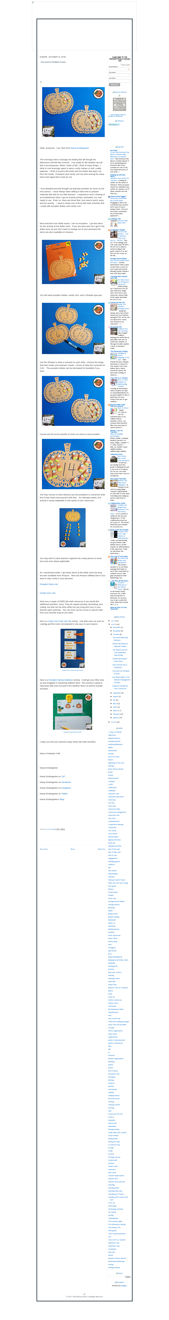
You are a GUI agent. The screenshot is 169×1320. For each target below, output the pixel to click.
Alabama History (114, 738)
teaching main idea (115, 1191)
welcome (111, 1252)
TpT (63, 776)
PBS (109, 1049)
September (117, 693)
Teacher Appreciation (116, 1176)
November (117, 631)
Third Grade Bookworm (117, 1234)
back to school (113, 757)
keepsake (111, 963)
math (110, 994)
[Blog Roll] (120, 147)
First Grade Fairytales (118, 479)
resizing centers (114, 1105)
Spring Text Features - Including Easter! (123, 306)
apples (110, 747)
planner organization (115, 1059)
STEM (110, 1151)
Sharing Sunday (114, 1129)
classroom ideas (114, 809)
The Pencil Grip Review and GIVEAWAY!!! (123, 560)
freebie (110, 895)
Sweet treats (113, 1166)
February (116, 714)
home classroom (114, 935)
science (111, 1117)
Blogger (124, 1286)
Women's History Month (117, 1258)
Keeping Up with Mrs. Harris (118, 175)
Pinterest (111, 1055)
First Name (112, 72)
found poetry (113, 892)
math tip (111, 997)
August (116, 696)
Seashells (111, 1120)
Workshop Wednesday (116, 1261)
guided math (113, 914)
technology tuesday (115, 1209)
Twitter (64, 793)
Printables (111, 1077)
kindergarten (113, 966)
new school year (114, 1018)
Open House (112, 1034)
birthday (111, 766)
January (116, 718)
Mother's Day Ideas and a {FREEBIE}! (122, 483)
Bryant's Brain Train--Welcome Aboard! (118, 405)
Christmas (112, 800)
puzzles (111, 1086)
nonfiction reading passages (118, 1022)
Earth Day (111, 843)
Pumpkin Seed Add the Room (72, 732)
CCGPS (110, 784)
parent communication (116, 1040)
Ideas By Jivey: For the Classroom (118, 608)
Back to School (123, 408)
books (110, 772)
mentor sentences (115, 1000)
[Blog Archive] (119, 617)
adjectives (112, 735)
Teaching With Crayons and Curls (118, 277)
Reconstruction (114, 1099)
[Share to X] (60, 829)
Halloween (112, 920)
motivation (112, 1006)
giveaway (111, 908)
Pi (108, 1052)
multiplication (113, 1012)
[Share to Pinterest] (64, 829)
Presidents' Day (113, 1074)
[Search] (119, 1273)
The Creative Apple (115, 1221)
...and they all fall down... (119, 581)
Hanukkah (111, 926)
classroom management (117, 812)
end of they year (114, 852)
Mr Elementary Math (115, 1009)
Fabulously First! (116, 454)
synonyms (112, 1169)
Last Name (112, 78)
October (116, 634)
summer (111, 1163)
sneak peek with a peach (117, 1132)
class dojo (112, 806)
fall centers (112, 871)
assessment (112, 751)
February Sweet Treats (116, 880)
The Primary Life (114, 1227)
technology (112, 1206)
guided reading (113, 917)
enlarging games (114, 861)
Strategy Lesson (114, 1157)
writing (110, 1264)
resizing (111, 1102)
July (114, 700)
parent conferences (115, 1043)
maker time (112, 985)
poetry (110, 1068)
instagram (112, 948)
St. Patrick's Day (114, 1145)
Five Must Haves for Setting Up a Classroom (123, 282)
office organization (115, 1031)
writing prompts (114, 1267)
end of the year (114, 849)
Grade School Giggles (118, 196)
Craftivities (112, 827)
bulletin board (113, 778)
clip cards (111, 818)
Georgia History (114, 905)
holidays (111, 932)
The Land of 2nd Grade (119, 556)
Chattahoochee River (116, 797)
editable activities (114, 846)
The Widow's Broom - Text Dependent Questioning (121, 652)
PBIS (109, 1046)
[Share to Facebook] (62, 829)
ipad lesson (112, 951)
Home (73, 849)
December (117, 627)
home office (112, 938)
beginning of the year (116, 763)
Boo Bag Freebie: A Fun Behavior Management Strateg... (121, 679)
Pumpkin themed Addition (61, 680)
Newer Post (44, 849)
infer (110, 945)
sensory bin (112, 1123)
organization (113, 1037)
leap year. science (114, 972)
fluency (111, 889)
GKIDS (110, 911)
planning (111, 1062)
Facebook (66, 782)
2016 (113, 624)
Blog (62, 799)
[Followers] (119, 121)
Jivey (110, 954)
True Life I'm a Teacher (119, 378)
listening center (114, 978)
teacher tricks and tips (116, 1182)
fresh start (112, 898)
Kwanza (111, 969)
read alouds (112, 1089)
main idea (111, 981)
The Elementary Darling (118, 351)
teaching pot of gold (116, 1194)
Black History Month (115, 769)
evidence (111, 864)
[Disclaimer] (119, 1282)
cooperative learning (115, 824)
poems (110, 1065)
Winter (110, 1255)
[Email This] (57, 829)
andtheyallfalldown (115, 744)
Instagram (66, 788)
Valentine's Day (113, 1243)
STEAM (110, 1148)
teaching (111, 1185)
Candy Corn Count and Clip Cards (72, 670)
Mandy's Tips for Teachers (116, 431)
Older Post (101, 849)
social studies (113, 1135)
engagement (112, 858)
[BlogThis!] (58, 829)
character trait (113, 794)
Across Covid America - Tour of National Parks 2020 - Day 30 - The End (119, 236)
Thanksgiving (113, 1218)
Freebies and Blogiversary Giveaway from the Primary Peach (119, 509)
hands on (111, 923)
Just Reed (113, 150)
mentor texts (113, 1003)
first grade (112, 886)
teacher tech (113, 1179)
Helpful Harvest (113, 929)
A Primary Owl (115, 219)
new (109, 1015)
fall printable (113, 874)
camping (111, 781)
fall (109, 868)
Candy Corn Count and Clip (59, 621)
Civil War (111, 803)
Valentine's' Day (114, 1246)
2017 (113, 621)
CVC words (112, 831)
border (110, 775)
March (115, 711)
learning (111, 975)
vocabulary (112, 1249)
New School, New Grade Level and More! (123, 458)
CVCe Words (112, 834)
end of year (112, 855)
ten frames (112, 1212)
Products (111, 1083)
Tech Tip (111, 1203)
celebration (112, 787)
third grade (112, 1231)
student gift (112, 1160)
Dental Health (113, 837)
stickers (111, 1154)
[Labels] (119, 728)
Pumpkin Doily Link (49, 584)
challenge (111, 791)
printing (111, 1080)
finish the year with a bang (118, 883)
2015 (113, 722)
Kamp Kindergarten (80, 148)
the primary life (116, 327)
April (115, 707)
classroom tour (114, 815)
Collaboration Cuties (117, 503)
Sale (109, 1111)
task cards (112, 1172)
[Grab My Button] (119, 92)
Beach (110, 760)
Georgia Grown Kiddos (118, 259)
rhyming (111, 1108)
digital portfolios (114, 840)
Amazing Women (114, 741)
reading (111, 1092)
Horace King (112, 941)
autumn (111, 754)
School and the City (117, 302)
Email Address (119, 66)
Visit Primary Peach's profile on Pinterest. (117, 115)
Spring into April (114, 1142)
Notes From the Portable (119, 530)
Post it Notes (113, 1071)
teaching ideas (113, 1188)
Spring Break (112, 1139)
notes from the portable (117, 1025)
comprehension (114, 821)
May (115, 703)
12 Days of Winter (115, 732)
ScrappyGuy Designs (117, 230)
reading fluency (114, 1095)
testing (110, 1215)
